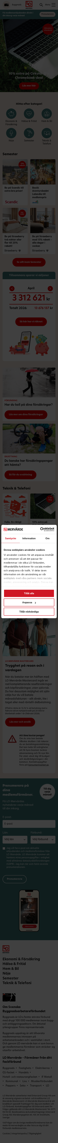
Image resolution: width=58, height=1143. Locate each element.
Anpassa (27, 602)
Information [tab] (29, 538)
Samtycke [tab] (10, 538)
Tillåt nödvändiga (29, 611)
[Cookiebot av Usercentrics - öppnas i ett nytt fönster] (41, 529)
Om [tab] (47, 538)
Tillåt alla (29, 593)
